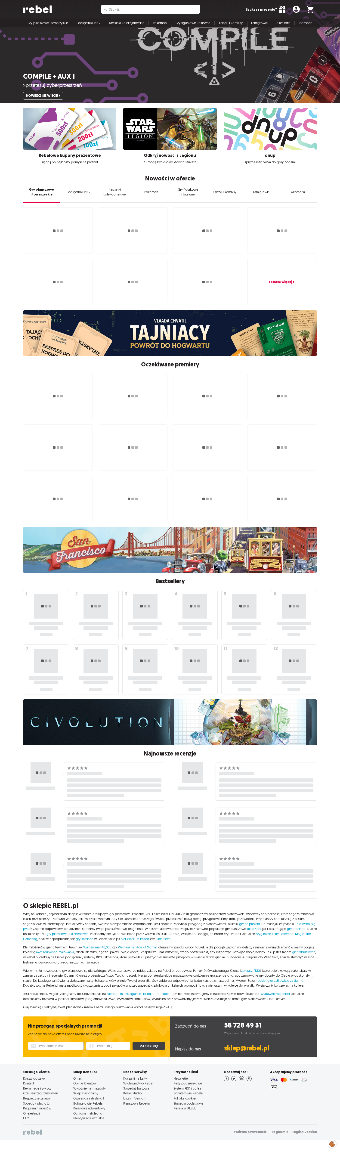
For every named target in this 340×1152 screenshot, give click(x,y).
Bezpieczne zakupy (37, 1098)
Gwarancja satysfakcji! (88, 1098)
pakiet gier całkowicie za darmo (280, 981)
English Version (134, 1098)
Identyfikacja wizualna (88, 1118)
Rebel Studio (132, 1093)
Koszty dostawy (34, 1078)
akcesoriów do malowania (55, 952)
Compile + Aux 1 (49, 76)
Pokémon (160, 23)
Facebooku (115, 994)
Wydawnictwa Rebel (275, 994)
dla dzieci (254, 929)
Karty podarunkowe (187, 1083)
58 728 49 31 (242, 1025)
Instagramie (133, 994)
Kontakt (28, 1083)
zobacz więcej (280, 281)
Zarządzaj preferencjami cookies (332, 1143)
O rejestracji (31, 1113)
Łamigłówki (259, 23)
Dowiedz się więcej (42, 95)
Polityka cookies (185, 1098)
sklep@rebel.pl (246, 1048)
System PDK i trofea (187, 1088)
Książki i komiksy (231, 23)
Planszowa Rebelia (136, 1103)
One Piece (163, 939)
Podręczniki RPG (88, 23)
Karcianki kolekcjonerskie (126, 23)
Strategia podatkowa (188, 1103)
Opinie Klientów (84, 1083)
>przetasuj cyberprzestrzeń (52, 85)
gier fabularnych (303, 952)
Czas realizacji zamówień (40, 1093)
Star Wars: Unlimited (135, 939)
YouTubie (163, 994)
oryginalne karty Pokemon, (275, 934)
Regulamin (280, 1132)
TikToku (148, 994)
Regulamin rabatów (37, 1108)
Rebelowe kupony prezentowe (70, 155)
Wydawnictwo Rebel (138, 1083)
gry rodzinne (296, 929)
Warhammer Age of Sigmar (137, 947)
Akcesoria (283, 23)
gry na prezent (249, 924)
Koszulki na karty (135, 1078)
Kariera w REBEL (184, 1108)
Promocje (305, 23)
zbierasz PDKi (250, 971)
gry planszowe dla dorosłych (67, 934)
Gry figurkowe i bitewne (193, 23)
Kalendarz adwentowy (89, 1108)
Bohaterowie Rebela (87, 1103)
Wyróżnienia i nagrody (89, 1088)
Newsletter (181, 1078)
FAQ (26, 1118)
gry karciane (84, 939)
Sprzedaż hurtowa (136, 1088)
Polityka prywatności (250, 1132)
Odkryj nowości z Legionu (170, 155)
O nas (77, 1078)
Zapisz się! (149, 1046)
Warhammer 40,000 (97, 947)
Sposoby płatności (36, 1103)
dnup (270, 155)
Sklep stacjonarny (85, 1093)
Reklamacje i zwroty (37, 1088)
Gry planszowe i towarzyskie (48, 23)
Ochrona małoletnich (88, 1113)
